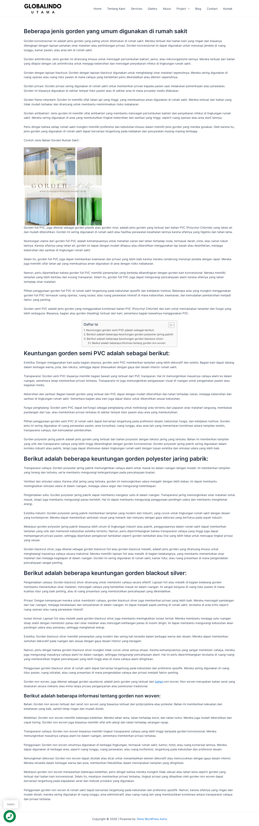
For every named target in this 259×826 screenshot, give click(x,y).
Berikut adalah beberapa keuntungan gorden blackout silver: (125, 338)
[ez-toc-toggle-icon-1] (170, 325)
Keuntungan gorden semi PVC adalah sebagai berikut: (120, 330)
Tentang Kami (116, 8)
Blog (198, 8)
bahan (159, 681)
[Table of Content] (171, 325)
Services (136, 8)
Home (97, 8)
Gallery (152, 8)
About (167, 8)
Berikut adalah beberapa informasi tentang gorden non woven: (129, 342)
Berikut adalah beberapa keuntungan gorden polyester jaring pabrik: (130, 334)
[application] (188, 9)
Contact (212, 8)
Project (181, 8)
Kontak (227, 8)
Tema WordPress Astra (152, 819)
